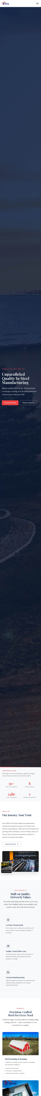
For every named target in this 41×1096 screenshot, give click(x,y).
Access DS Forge (10, 403)
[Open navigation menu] (37, 3)
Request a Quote (28, 403)
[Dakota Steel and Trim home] (5, 3)
